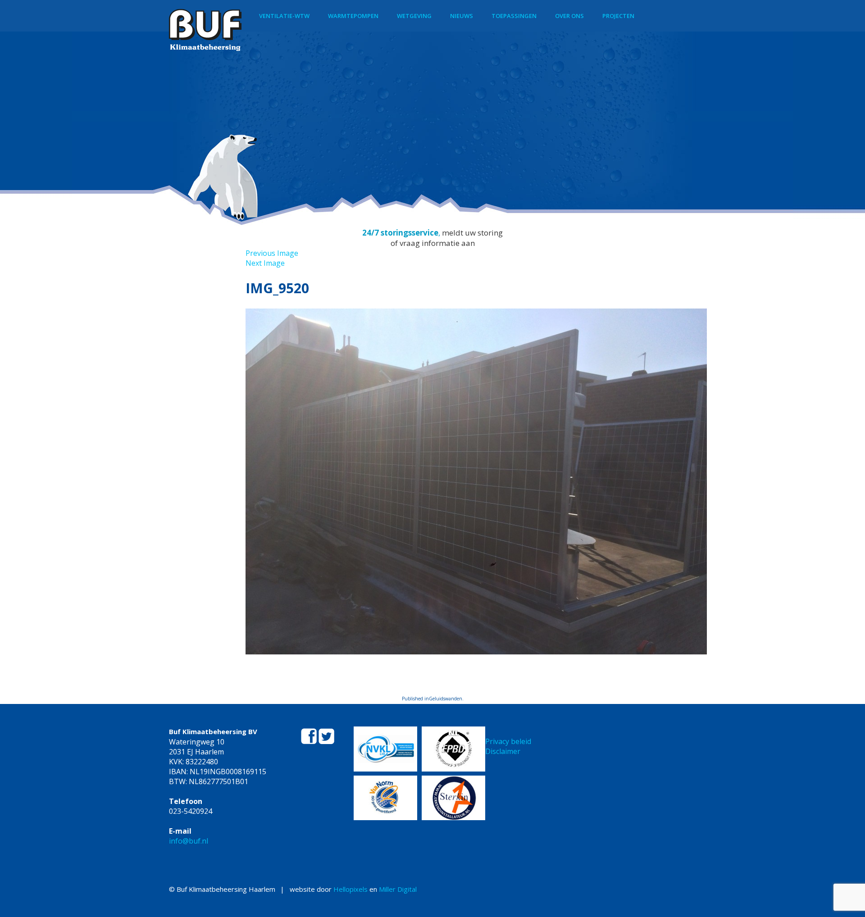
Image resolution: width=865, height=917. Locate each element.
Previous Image (272, 253)
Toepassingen (514, 16)
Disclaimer (502, 751)
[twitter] (326, 741)
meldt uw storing (472, 232)
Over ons (569, 16)
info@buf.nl (188, 841)
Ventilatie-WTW (284, 16)
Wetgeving (414, 16)
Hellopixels (350, 889)
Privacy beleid (508, 741)
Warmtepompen (353, 16)
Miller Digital (398, 889)
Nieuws (461, 16)
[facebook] (310, 741)
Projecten (618, 16)
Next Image (265, 263)
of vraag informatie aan (433, 243)
